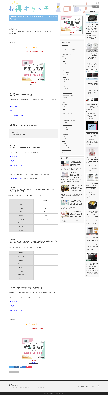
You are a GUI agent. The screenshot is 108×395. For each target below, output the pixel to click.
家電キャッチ (14, 385)
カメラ (63, 141)
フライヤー (65, 136)
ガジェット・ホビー (66, 47)
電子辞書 (63, 152)
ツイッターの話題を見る (16, 178)
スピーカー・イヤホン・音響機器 (69, 51)
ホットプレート (66, 127)
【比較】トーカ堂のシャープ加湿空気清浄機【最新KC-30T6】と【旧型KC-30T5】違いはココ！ (76, 163)
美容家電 (63, 56)
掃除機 (64, 102)
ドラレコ (64, 143)
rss (96, 3)
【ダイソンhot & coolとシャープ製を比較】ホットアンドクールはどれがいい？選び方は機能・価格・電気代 (76, 202)
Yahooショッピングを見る (16, 115)
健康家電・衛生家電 (66, 42)
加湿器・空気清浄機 (66, 79)
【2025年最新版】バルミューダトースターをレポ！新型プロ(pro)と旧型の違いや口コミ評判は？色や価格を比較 (71, 214)
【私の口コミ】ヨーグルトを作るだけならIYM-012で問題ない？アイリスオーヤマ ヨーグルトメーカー (76, 175)
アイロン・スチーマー (67, 72)
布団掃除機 (65, 97)
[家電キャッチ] (48, 12)
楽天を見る (12, 110)
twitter (98, 3)
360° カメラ (65, 145)
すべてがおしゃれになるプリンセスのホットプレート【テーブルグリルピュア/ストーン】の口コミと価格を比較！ (71, 188)
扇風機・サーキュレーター (68, 83)
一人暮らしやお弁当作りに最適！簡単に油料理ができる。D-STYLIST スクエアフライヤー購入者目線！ (92, 214)
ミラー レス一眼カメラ (67, 147)
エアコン (64, 77)
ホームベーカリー (66, 111)
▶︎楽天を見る (33, 84)
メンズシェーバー (66, 67)
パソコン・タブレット (66, 150)
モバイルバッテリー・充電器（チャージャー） (72, 49)
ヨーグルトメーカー (66, 118)
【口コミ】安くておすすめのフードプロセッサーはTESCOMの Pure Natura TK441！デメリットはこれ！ (92, 187)
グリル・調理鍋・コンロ (67, 125)
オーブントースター (66, 129)
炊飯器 (64, 109)
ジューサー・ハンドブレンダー (69, 120)
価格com (22, 134)
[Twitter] (98, 386)
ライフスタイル (65, 45)
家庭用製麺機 (65, 134)
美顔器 (64, 61)
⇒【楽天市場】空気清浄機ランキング (33, 51)
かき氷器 (64, 138)
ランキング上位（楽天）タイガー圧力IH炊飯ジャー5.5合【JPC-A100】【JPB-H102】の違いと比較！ (92, 57)
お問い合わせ (81, 386)
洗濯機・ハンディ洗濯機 (67, 93)
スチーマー (65, 63)
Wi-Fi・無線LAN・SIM (67, 54)
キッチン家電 (64, 104)
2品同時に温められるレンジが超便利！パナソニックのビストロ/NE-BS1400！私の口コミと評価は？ (92, 108)
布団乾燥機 (65, 99)
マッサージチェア (66, 88)
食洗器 (64, 106)
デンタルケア (65, 74)
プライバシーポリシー (91, 386)
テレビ (64, 90)
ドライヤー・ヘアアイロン (68, 58)
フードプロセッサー (66, 122)
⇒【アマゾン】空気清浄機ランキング (33, 47)
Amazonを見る (13, 106)
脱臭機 (64, 86)
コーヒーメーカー (66, 115)
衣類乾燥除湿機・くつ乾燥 (68, 95)
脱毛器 (64, 65)
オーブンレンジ (66, 131)
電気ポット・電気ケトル (67, 113)
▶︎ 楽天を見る (71, 34)
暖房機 (64, 81)
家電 (63, 70)
